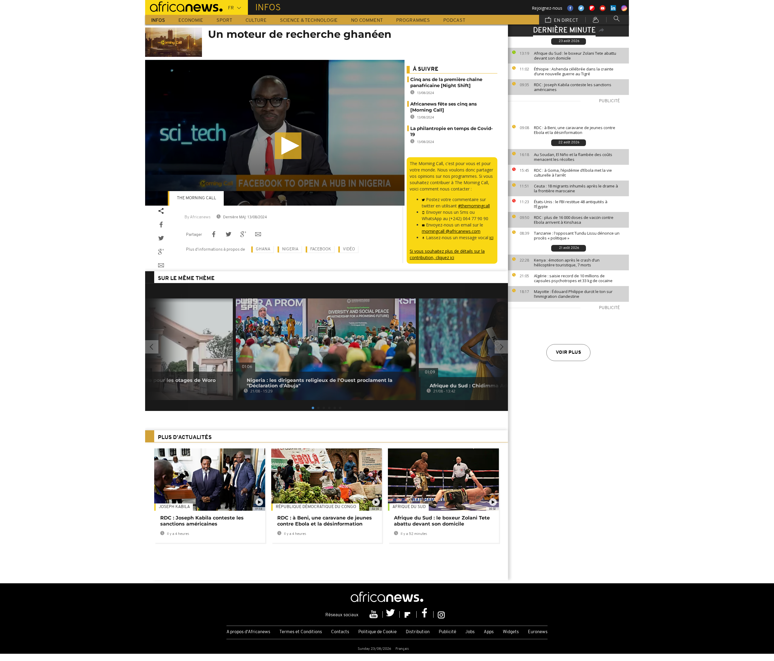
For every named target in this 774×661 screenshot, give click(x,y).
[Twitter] (391, 614)
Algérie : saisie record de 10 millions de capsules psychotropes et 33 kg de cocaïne (573, 278)
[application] (275, 133)
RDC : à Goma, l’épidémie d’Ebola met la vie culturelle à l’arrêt (573, 172)
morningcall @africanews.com (451, 231)
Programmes (413, 20)
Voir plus (568, 352)
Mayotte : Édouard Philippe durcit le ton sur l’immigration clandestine (573, 294)
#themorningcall (474, 206)
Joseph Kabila (174, 507)
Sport (224, 20)
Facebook (320, 249)
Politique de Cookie (377, 632)
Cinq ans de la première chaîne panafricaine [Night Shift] (446, 82)
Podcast (454, 20)
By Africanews (197, 217)
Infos (158, 20)
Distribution (418, 632)
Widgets (511, 632)
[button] (288, 145)
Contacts (340, 632)
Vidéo (349, 249)
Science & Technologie (309, 20)
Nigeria (290, 249)
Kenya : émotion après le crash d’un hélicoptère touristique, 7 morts (567, 262)
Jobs (470, 632)
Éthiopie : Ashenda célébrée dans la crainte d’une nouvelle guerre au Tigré (573, 71)
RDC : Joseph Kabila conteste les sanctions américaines (572, 87)
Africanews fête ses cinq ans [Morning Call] (443, 107)
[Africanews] (184, 6)
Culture (256, 20)
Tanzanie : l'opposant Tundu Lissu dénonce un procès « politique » (577, 235)
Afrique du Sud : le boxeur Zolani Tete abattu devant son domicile (575, 55)
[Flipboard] (408, 614)
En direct (565, 20)
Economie (190, 20)
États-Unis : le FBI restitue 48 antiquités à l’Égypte (570, 204)
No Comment (367, 20)
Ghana (263, 249)
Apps (489, 632)
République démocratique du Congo (316, 507)
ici (491, 237)
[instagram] (441, 614)
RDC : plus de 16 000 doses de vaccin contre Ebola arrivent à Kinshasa (573, 220)
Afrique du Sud (409, 507)
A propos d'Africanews (248, 632)
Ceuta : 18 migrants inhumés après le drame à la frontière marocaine (576, 188)
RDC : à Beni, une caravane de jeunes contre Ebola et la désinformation (574, 130)
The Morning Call (196, 198)
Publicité (447, 632)
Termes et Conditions (300, 632)
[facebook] (425, 614)
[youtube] (374, 614)
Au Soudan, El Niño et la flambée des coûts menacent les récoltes (573, 157)
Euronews (538, 632)
